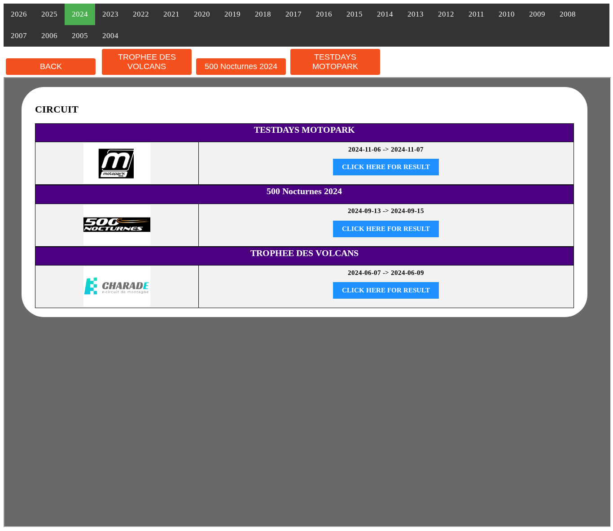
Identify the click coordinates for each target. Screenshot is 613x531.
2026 (19, 14)
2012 (446, 14)
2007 (19, 35)
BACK (51, 66)
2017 (293, 14)
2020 (202, 14)
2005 (80, 35)
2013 (415, 14)
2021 (171, 14)
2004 (110, 35)
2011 (476, 14)
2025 (49, 14)
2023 (110, 14)
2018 (263, 14)
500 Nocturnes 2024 (241, 66)
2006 (49, 35)
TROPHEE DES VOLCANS (147, 61)
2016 (324, 14)
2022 (141, 14)
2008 (568, 14)
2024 (80, 14)
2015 (354, 14)
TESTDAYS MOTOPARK (335, 61)
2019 (232, 14)
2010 (507, 14)
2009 (537, 14)
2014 (385, 14)
